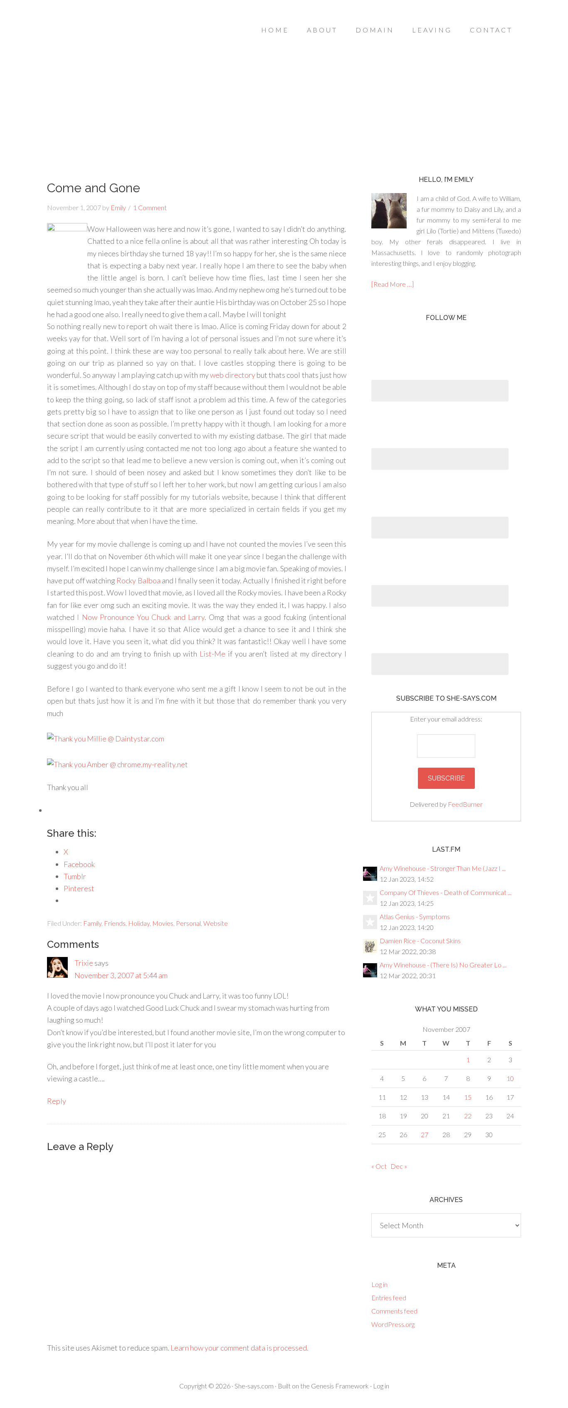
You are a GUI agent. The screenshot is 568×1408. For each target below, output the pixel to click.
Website (215, 923)
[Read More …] (392, 284)
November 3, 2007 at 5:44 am (121, 975)
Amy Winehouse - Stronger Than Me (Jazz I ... (443, 868)
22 (468, 1116)
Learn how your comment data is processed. (239, 1347)
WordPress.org (393, 1324)
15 (468, 1097)
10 (510, 1078)
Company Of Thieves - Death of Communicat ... (445, 892)
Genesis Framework (340, 1386)
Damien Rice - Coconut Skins (420, 940)
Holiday (139, 923)
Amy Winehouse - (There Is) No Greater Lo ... (443, 965)
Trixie (83, 962)
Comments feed (394, 1311)
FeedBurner (465, 804)
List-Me (212, 653)
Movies (162, 923)
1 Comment (150, 207)
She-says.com (254, 1386)
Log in (379, 1284)
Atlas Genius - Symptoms (415, 916)
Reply (56, 1101)
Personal (188, 923)
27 (424, 1134)
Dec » (398, 1166)
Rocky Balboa (138, 580)
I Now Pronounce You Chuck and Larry (141, 617)
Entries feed (388, 1297)
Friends (115, 923)
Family (92, 923)
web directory (232, 374)
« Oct (379, 1166)
